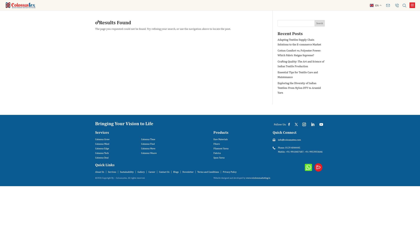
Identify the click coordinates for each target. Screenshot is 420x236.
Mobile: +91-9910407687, (291, 151)
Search (319, 23)
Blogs (176, 172)
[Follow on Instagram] (304, 124)
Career (151, 172)
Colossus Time (148, 139)
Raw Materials (220, 139)
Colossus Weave (149, 153)
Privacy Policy (230, 172)
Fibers (216, 144)
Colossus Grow (102, 139)
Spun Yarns (219, 158)
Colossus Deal (102, 158)
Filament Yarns (221, 148)
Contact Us (164, 172)
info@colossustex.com (289, 139)
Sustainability (127, 172)
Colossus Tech (102, 153)
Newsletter (188, 172)
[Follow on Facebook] (289, 124)
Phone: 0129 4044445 (289, 147)
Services (112, 172)
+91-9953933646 (314, 151)
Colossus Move (148, 148)
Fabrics (217, 153)
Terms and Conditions (208, 172)
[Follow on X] (296, 124)
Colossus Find (148, 144)
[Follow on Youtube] (321, 124)
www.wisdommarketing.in (258, 178)
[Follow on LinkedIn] (312, 124)
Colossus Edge (102, 148)
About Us (99, 172)
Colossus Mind (102, 144)
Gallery (141, 172)
